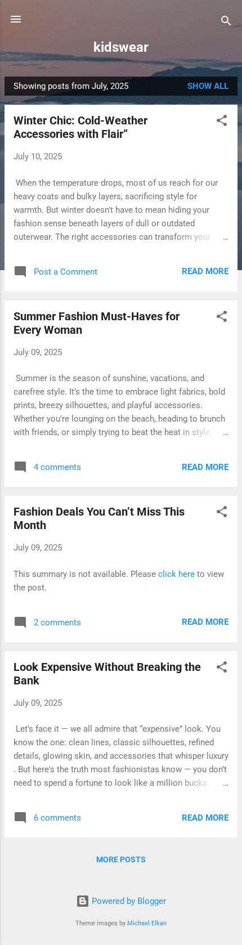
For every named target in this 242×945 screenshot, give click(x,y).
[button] (221, 122)
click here (177, 574)
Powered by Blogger (127, 901)
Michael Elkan (147, 923)
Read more (205, 271)
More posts (121, 859)
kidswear (121, 47)
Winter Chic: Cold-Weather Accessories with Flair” (80, 127)
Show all (207, 86)
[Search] (226, 23)
